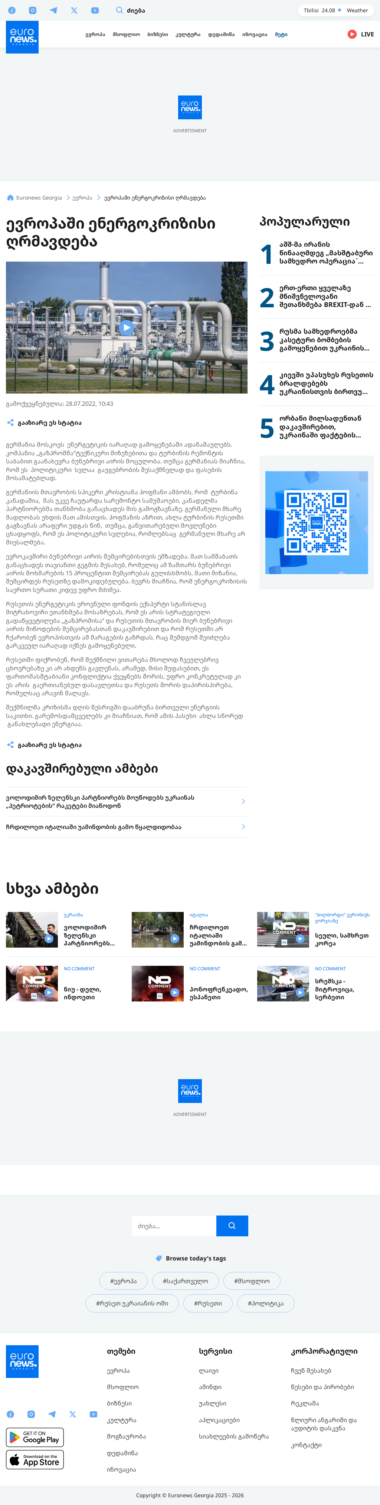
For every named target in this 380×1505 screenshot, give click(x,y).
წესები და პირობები (322, 1387)
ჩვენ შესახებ (311, 1370)
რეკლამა (305, 1403)
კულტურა (122, 1420)
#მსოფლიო (252, 1281)
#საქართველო (185, 1281)
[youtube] (95, 10)
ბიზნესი (119, 1403)
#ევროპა (123, 1281)
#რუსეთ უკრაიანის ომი (132, 1303)
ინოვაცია (121, 1469)
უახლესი (212, 1403)
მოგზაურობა (126, 1436)
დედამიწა (122, 1453)
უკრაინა (73, 915)
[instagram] (33, 10)
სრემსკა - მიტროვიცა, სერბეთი (334, 989)
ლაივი (209, 1370)
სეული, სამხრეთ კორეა (342, 940)
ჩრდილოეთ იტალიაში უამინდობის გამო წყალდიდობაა (218, 935)
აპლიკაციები (219, 1420)
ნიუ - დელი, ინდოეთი (82, 993)
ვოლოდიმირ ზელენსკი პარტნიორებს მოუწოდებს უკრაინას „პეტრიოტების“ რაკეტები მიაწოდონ (89, 935)
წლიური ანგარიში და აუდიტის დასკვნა (324, 1424)
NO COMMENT (79, 969)
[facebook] (12, 10)
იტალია (199, 915)
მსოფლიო (123, 1387)
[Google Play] (35, 1437)
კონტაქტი (306, 1445)
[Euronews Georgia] (22, 37)
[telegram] (53, 10)
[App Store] (35, 1459)
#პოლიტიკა (266, 1303)
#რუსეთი (208, 1303)
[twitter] (74, 10)
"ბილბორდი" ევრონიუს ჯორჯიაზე (342, 918)
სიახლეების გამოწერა (234, 1436)
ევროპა (118, 1370)
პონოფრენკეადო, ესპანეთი (219, 993)
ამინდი (210, 1387)
